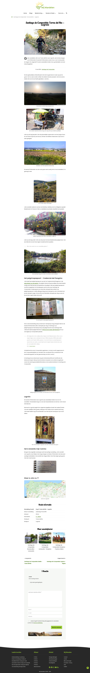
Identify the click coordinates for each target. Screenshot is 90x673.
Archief (65, 659)
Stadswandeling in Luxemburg (18, 657)
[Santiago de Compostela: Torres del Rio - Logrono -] (45, 54)
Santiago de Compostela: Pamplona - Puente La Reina (59, 547)
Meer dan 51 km (37, 666)
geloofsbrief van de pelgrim (31, 283)
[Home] (12, 17)
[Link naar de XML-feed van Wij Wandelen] (57, 667)
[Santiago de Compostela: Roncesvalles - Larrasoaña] (31, 543)
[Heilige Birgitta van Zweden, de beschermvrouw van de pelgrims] (45, 379)
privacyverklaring (38, 623)
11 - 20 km (38, 516)
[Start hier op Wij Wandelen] (45, 9)
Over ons (61, 13)
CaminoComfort (32, 346)
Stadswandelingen (53, 660)
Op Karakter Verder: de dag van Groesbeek (21, 662)
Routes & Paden (50, 13)
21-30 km (36, 660)
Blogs (30, 13)
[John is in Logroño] (45, 489)
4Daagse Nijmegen (53, 657)
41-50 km (36, 664)
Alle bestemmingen (53, 659)
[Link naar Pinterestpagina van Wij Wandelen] (49, 667)
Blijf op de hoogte (67, 660)
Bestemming (39, 13)
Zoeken (65, 666)
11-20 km (35, 659)
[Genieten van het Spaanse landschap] (45, 153)
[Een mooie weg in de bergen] (45, 188)
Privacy (70, 662)
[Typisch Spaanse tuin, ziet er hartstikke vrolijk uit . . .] (45, 223)
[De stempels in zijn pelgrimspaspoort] (45, 308)
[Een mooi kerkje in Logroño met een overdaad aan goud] (45, 430)
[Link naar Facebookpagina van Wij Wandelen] (51, 667)
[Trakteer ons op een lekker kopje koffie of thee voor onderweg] (88, 668)
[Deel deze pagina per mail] (56, 667)
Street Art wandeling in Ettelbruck (19, 659)
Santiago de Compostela (48, 69)
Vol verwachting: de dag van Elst (18, 666)
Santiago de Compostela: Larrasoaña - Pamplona (45, 547)
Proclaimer (66, 662)
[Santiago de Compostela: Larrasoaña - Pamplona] (45, 543)
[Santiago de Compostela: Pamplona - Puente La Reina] (59, 543)
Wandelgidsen (52, 662)
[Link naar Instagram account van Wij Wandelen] (53, 667)
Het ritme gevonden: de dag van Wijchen (20, 664)
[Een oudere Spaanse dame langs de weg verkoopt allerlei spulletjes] (45, 119)
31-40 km (36, 662)
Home (25, 13)
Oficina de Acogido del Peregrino (50, 329)
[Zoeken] (66, 13)
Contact (65, 657)
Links (65, 664)
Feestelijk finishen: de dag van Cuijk (19, 660)
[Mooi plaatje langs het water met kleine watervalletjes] (45, 261)
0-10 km (35, 657)
